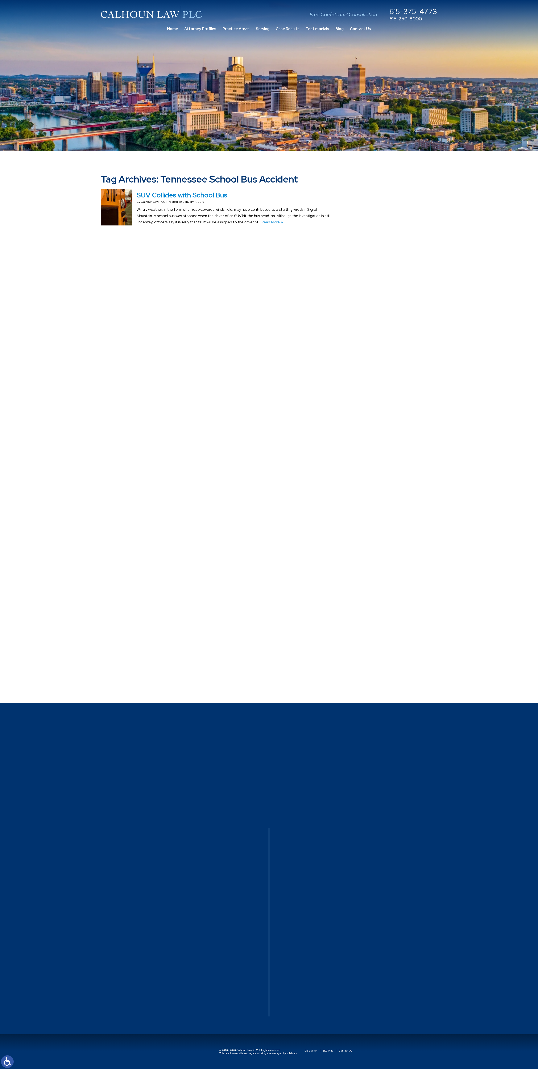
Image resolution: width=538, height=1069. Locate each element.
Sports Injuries (375, 583)
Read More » (272, 222)
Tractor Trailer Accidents (384, 600)
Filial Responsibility (379, 423)
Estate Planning (377, 414)
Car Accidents (375, 313)
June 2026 (373, 203)
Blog (339, 28)
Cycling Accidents (378, 355)
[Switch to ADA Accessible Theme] (7, 1061)
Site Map (328, 1050)
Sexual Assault (376, 549)
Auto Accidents (377, 262)
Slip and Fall (373, 558)
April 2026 (372, 220)
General (370, 431)
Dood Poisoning (377, 389)
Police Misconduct (379, 507)
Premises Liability (378, 524)
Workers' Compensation (384, 659)
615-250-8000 (405, 19)
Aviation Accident (378, 271)
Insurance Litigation (380, 439)
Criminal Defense (378, 338)
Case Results (287, 28)
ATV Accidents (376, 254)
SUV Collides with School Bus (182, 195)
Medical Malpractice (380, 457)
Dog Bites (372, 381)
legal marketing (257, 1053)
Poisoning (372, 499)
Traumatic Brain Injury (381, 625)
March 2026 (373, 229)
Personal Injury (375, 482)
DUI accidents (375, 406)
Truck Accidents (377, 634)
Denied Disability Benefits (385, 364)
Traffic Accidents (378, 608)
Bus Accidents (376, 305)
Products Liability (378, 532)
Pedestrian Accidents (382, 473)
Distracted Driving (379, 372)
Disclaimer (311, 1050)
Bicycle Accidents (378, 279)
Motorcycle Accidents (382, 465)
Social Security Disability (384, 566)
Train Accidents (376, 616)
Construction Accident (382, 330)
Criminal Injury (375, 347)
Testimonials (317, 28)
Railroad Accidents (379, 541)
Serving (262, 28)
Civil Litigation (375, 322)
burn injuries (373, 296)
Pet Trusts (373, 490)
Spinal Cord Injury (377, 574)
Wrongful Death (377, 667)
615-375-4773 (413, 11)
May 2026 (372, 212)
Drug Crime (373, 397)
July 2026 (372, 195)
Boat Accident (376, 288)
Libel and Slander (378, 448)
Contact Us (360, 28)
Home (172, 28)
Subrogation (374, 591)
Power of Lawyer (378, 515)
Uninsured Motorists (380, 642)
